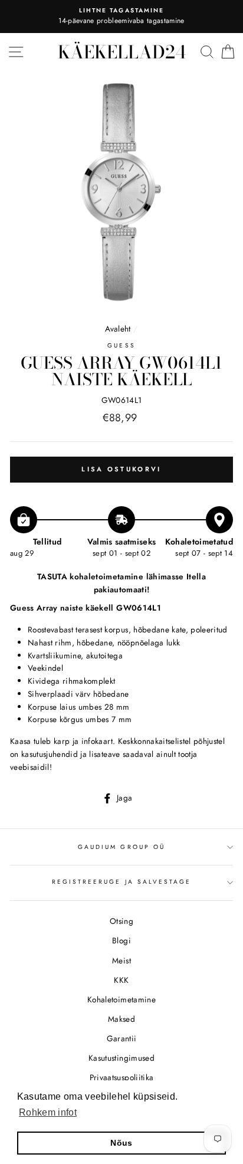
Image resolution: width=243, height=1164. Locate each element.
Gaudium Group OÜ (121, 846)
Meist (121, 960)
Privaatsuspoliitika (121, 1077)
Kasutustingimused (121, 1058)
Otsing (121, 921)
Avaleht (119, 329)
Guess (121, 345)
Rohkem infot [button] (48, 1112)
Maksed (121, 1019)
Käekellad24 (122, 51)
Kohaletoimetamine (121, 999)
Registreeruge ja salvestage (122, 881)
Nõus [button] (121, 1142)
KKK (121, 980)
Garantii (122, 1038)
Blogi (121, 940)
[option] (121, 16)
